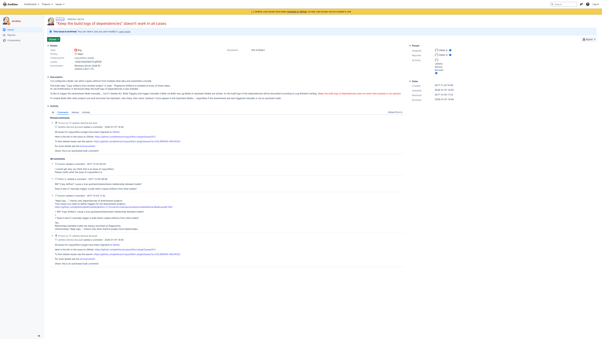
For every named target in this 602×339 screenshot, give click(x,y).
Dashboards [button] (30, 4)
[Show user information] (450, 50)
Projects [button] (46, 4)
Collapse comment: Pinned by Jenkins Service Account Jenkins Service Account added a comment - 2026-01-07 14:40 (52, 123)
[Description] (48, 77)
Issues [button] (58, 4)
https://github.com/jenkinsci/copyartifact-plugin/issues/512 (125, 136)
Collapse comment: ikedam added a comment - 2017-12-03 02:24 (52, 164)
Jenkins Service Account (84, 123)
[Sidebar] (39, 336)
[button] (581, 4)
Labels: (54, 61)
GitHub (116, 132)
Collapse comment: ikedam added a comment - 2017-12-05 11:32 (52, 195)
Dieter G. (62, 179)
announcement (87, 146)
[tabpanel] (227, 191)
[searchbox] (563, 4)
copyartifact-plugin (84, 57)
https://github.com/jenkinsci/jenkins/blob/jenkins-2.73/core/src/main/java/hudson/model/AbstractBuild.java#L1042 (113, 207)
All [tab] (53, 112)
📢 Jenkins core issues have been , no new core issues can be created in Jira (301, 11)
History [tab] (75, 112)
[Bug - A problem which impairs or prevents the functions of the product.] (75, 50)
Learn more (124, 31)
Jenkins (60, 19)
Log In (595, 4)
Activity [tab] (86, 112)
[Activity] (48, 106)
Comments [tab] (63, 112)
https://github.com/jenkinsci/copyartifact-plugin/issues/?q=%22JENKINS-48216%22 (137, 141)
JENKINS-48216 (75, 19)
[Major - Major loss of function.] (75, 54)
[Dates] (410, 81)
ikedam (61, 164)
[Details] (48, 46)
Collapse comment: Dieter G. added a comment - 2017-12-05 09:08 (52, 179)
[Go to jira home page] (10, 4)
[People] (410, 46)
